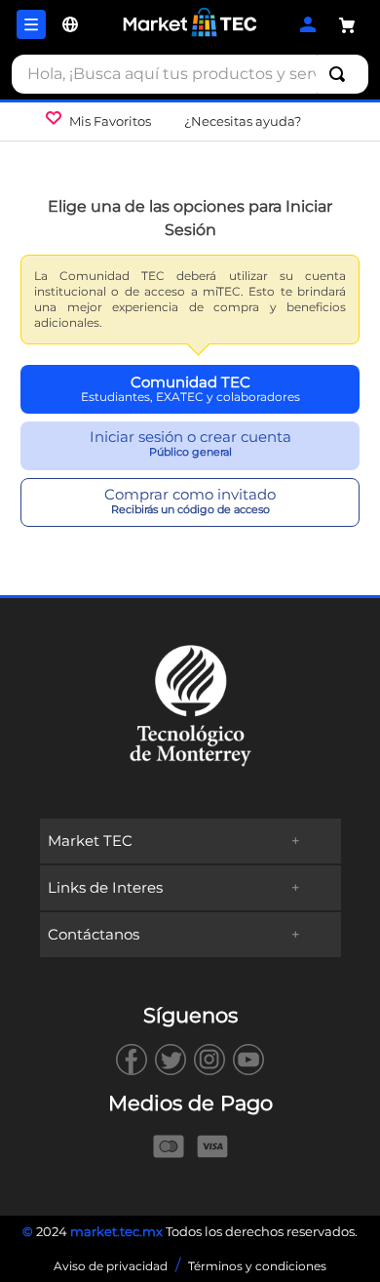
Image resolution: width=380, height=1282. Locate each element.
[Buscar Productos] (341, 74)
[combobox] (190, 74)
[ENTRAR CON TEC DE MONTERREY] (190, 389)
